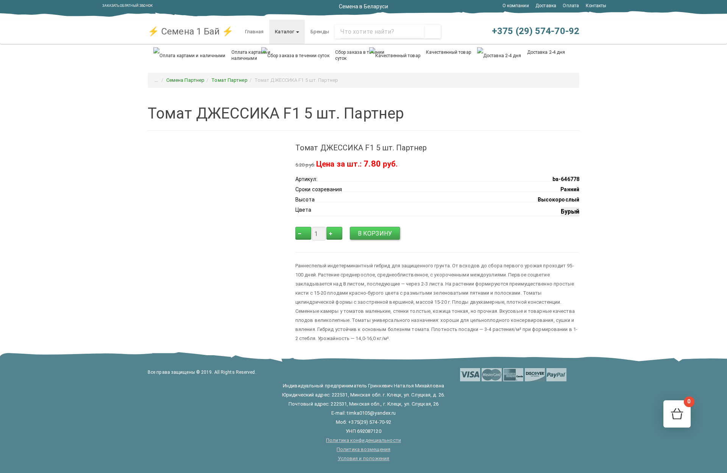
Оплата (571, 5)
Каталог (285, 31)
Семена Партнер (185, 80)
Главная (254, 31)
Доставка (545, 5)
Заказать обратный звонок (127, 6)
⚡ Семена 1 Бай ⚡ (191, 31)
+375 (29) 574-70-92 (534, 31)
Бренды (319, 31)
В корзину (375, 233)
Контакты (596, 5)
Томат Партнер (229, 80)
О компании (515, 5)
